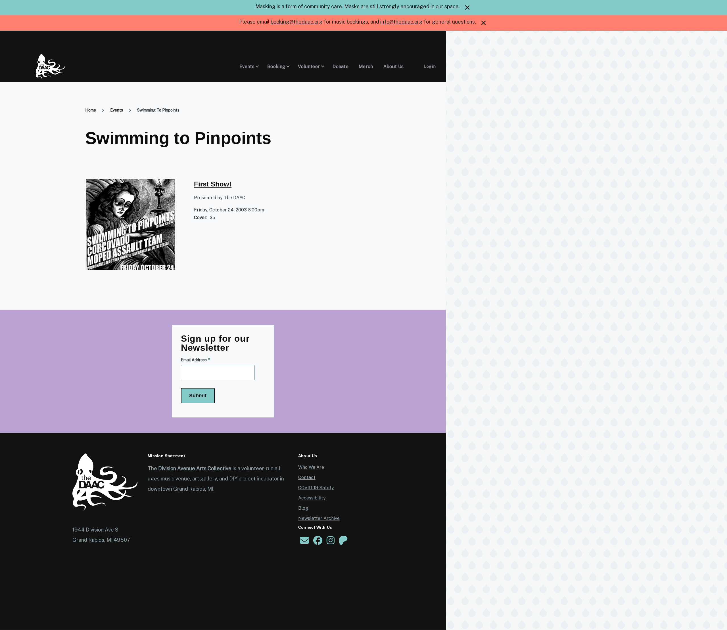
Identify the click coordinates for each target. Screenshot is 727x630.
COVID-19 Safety (316, 487)
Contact (307, 477)
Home (90, 110)
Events (116, 110)
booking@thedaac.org (297, 22)
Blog (303, 508)
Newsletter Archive (319, 518)
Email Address (194, 360)
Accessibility (312, 498)
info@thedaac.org (401, 22)
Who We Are (311, 467)
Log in (430, 66)
